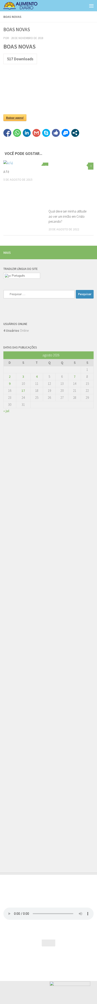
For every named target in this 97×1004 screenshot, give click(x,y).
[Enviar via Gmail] (36, 133)
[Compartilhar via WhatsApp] (17, 133)
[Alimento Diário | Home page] (26, 5)
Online (16, 330)
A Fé (6, 172)
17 (23, 390)
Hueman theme (68, 959)
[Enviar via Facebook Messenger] (65, 133)
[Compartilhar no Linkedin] (27, 133)
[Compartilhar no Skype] (46, 133)
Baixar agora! (15, 118)
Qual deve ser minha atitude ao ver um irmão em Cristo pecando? (67, 216)
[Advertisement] (48, 627)
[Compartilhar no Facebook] (7, 133)
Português (18, 275)
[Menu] (91, 5)
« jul (6, 411)
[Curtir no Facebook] (56, 133)
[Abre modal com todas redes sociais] (75, 133)
